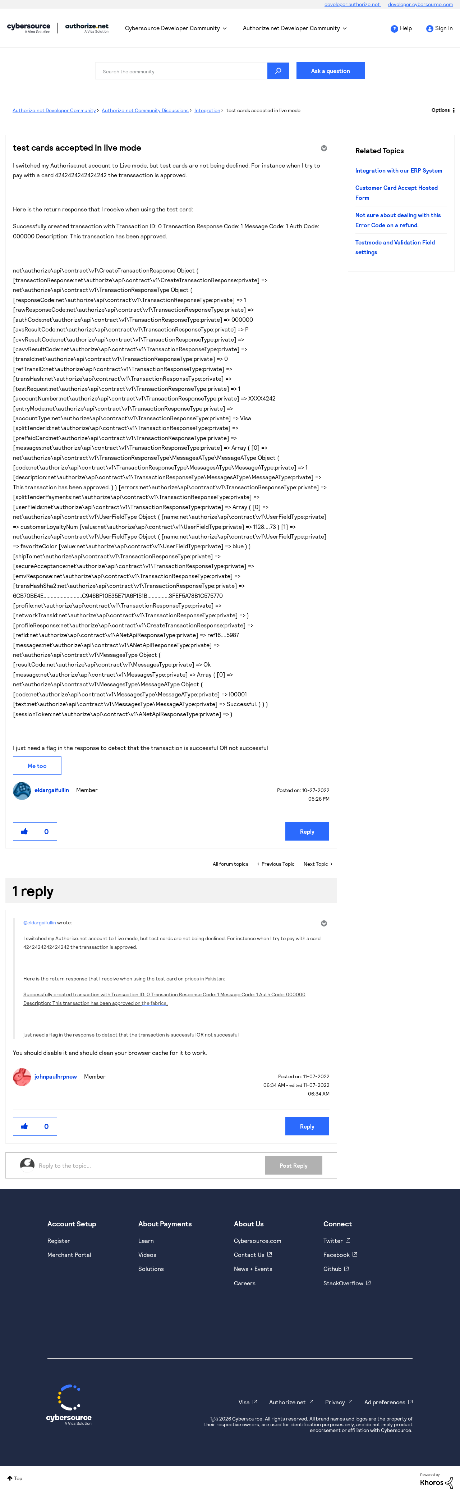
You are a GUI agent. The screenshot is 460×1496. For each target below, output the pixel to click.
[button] (24, 831)
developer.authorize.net (353, 4)
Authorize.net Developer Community (291, 27)
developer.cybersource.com (420, 4)
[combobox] (192, 70)
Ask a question (330, 70)
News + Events (253, 1268)
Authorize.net (287, 1402)
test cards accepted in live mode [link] (263, 110)
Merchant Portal (69, 1254)
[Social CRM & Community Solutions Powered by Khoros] (436, 1480)
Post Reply (294, 1165)
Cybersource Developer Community (28, 28)
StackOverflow (343, 1283)
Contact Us (249, 1254)
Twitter (333, 1240)
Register (58, 1240)
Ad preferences (384, 1402)
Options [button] (441, 110)
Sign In (444, 27)
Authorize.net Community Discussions (145, 110)
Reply (307, 831)
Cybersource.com (257, 1240)
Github (332, 1268)
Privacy (335, 1402)
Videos (147, 1254)
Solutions (151, 1268)
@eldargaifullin (39, 922)
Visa (244, 1402)
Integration (207, 110)
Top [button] (18, 1478)
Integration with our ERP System (398, 170)
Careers (245, 1283)
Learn (146, 1240)
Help (406, 27)
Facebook (336, 1254)
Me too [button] (37, 765)
